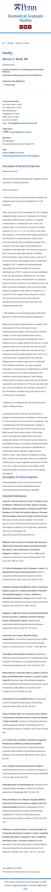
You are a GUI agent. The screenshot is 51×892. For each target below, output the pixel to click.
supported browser (20, 885)
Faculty (10, 43)
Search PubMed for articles (20, 132)
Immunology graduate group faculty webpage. (21, 156)
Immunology (10, 85)
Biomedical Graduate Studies (25, 18)
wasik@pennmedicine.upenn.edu (23, 123)
